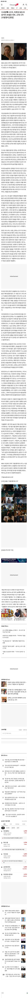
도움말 (20, 730)
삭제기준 (25, 730)
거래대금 (17, 824)
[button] (2, 5)
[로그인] (23, 5)
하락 (11, 824)
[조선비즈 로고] (14, 4)
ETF (18, 828)
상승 (4, 824)
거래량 (23, 824)
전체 (3, 828)
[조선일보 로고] (4, 1)
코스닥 (13, 828)
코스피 (7, 828)
